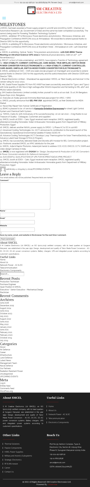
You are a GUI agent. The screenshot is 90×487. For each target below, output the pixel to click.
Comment (4, 180)
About (2, 347)
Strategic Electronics (13, 459)
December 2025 (7, 305)
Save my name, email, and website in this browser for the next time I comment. (33, 235)
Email (3, 218)
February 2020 (6, 335)
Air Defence (5, 349)
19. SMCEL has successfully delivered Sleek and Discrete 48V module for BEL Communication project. (44, 141)
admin (9, 169)
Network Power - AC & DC (11, 265)
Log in (2, 383)
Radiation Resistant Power (11, 371)
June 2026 (4, 303)
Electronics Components (10, 270)
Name (3, 211)
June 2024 (4, 311)
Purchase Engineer (8, 284)
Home (2, 260)
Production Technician (9, 282)
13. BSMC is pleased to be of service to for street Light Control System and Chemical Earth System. (42, 109)
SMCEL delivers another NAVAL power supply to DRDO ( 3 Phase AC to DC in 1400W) (40, 127)
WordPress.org (6, 391)
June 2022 (4, 322)
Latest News (5, 360)
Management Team (8, 363)
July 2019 (4, 340)
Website (3, 226)
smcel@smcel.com (76, 2)
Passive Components (13, 448)
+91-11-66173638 (56, 458)
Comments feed (7, 388)
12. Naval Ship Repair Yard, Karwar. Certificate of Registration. (26, 106)
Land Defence (6, 358)
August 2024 (5, 308)
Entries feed (5, 386)
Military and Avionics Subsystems (18, 455)
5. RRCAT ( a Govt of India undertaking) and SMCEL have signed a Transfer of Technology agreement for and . (44, 64)
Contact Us (9, 471)
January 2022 (5, 327)
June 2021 (4, 330)
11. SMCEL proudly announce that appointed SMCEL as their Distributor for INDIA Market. (41, 101)
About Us (4, 262)
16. (1, 127)
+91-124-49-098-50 (57, 454)
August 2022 (5, 319)
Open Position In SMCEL (10, 287)
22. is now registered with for (44, 152)
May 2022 (4, 324)
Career (3, 352)
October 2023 (6, 313)
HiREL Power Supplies (14, 452)
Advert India (52, 484)
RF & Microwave (11, 463)
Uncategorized (6, 374)
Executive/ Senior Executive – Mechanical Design (21, 290)
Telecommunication (8, 268)
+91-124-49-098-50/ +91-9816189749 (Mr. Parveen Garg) (41, 2)
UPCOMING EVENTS (41, 169)
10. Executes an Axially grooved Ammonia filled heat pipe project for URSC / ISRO (35, 98)
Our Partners (5, 368)
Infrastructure (6, 355)
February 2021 (6, 332)
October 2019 (6, 338)
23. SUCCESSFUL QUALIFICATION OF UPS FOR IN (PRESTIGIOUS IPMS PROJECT (36, 157)
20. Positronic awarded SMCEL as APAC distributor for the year (27, 143)
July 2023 (4, 316)
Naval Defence (6, 366)
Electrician (4, 292)
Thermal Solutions (12, 444)
